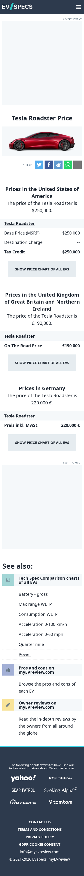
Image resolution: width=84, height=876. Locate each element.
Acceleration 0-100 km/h (43, 624)
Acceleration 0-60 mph (41, 634)
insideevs (60, 778)
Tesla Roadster (19, 223)
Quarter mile (31, 644)
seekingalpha (60, 790)
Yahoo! (23, 778)
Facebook (49, 165)
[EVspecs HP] (17, 8)
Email (77, 165)
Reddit (58, 165)
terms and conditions (40, 829)
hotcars (23, 802)
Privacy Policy (40, 836)
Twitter (39, 165)
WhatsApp (68, 165)
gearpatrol (23, 790)
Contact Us (40, 822)
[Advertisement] (42, 63)
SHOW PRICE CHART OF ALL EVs (42, 269)
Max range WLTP (35, 604)
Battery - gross (33, 594)
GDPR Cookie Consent (39, 844)
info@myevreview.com (40, 851)
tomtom (60, 802)
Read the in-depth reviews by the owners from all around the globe (47, 726)
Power (25, 654)
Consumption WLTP (38, 614)
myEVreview (59, 859)
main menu (78, 4)
